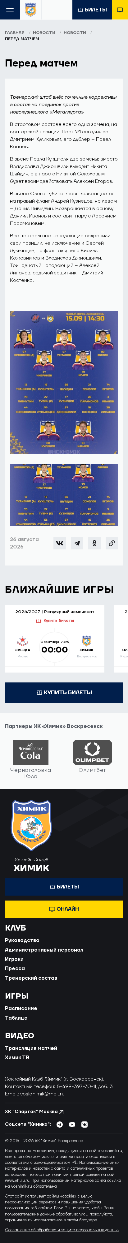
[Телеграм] (77, 543)
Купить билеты (59, 620)
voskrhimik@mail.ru (42, 1094)
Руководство (22, 940)
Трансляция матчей (31, 1048)
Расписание (21, 1008)
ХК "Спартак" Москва (31, 1112)
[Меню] (10, 9)
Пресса (15, 969)
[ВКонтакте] (59, 543)
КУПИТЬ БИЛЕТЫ (68, 692)
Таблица (16, 1018)
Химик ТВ (17, 1058)
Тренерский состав (31, 978)
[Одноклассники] (94, 543)
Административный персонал (44, 950)
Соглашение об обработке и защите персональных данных (62, 1230)
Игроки (14, 959)
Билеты (96, 10)
